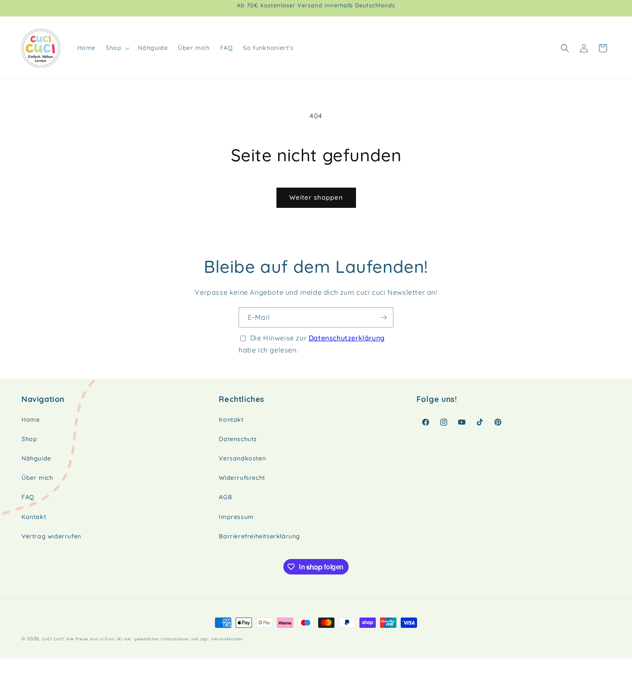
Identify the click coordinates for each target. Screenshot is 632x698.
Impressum (236, 517)
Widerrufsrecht (242, 478)
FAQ (27, 497)
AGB (225, 497)
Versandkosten (242, 458)
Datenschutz (238, 439)
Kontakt (33, 517)
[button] (117, 48)
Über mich (37, 478)
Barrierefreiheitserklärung (259, 536)
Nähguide (36, 458)
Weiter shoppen (316, 197)
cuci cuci (52, 639)
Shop (29, 439)
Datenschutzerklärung (347, 338)
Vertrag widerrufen (51, 536)
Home (30, 419)
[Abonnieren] (383, 317)
